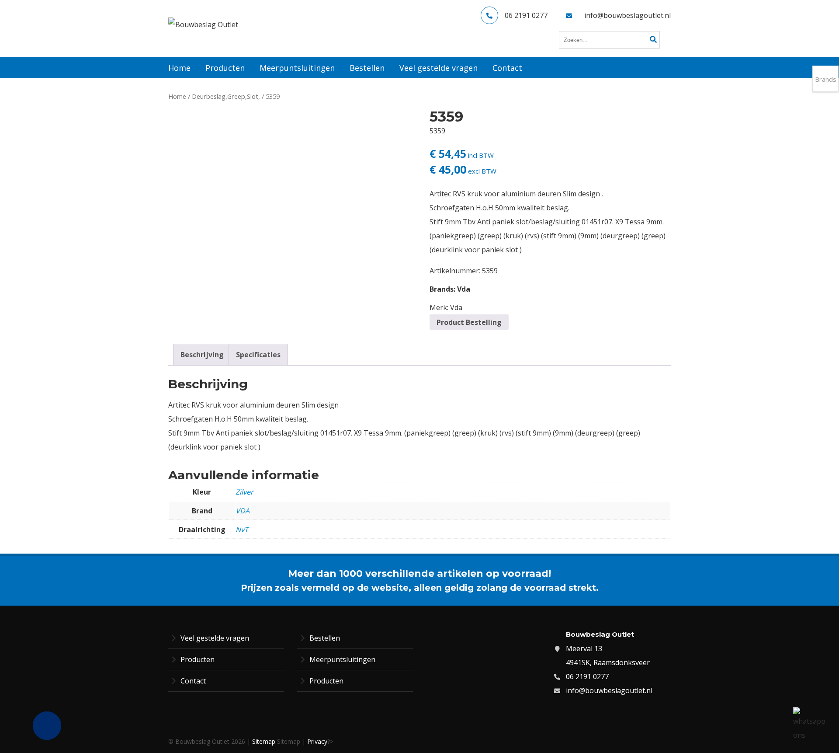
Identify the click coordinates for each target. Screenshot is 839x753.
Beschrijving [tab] (202, 354)
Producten (197, 659)
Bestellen (324, 638)
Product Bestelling (469, 322)
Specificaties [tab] (258, 354)
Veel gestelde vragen (214, 638)
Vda (463, 289)
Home (177, 96)
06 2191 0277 (526, 15)
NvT (242, 529)
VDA (243, 511)
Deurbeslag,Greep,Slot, (226, 96)
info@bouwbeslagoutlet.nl (627, 15)
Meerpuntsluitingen (342, 659)
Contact (193, 681)
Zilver (244, 492)
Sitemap (263, 741)
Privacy (317, 741)
